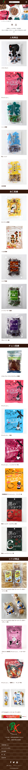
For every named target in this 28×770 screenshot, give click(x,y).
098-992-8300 (16, 740)
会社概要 (3, 751)
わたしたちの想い (6, 748)
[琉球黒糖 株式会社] (4, 3)
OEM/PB (3, 757)
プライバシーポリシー (17, 765)
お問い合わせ (8, 765)
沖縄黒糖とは (4, 745)
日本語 (11, 1)
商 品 (3, 754)
